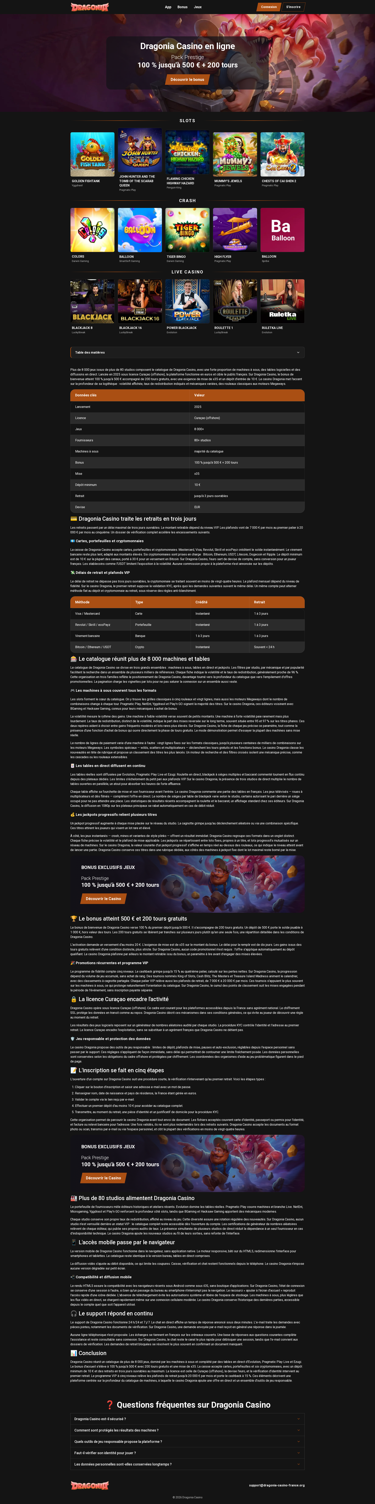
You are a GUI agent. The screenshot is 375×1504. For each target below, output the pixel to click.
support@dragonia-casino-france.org (277, 1485)
